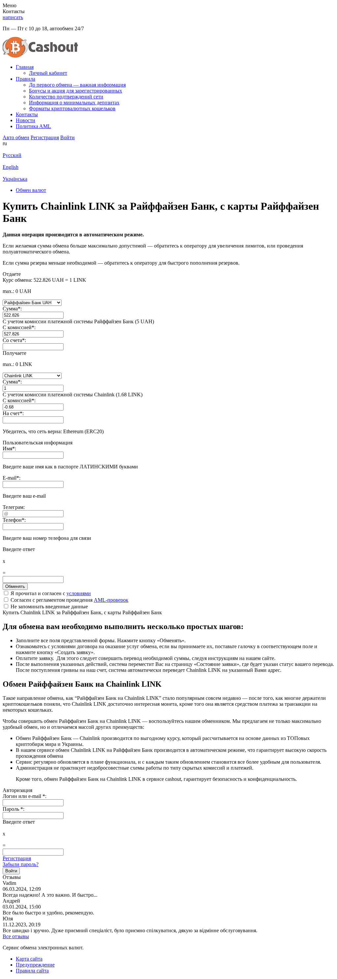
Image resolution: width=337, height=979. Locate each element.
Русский (12, 155)
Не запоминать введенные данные (48, 606)
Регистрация (17, 858)
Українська (15, 179)
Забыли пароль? (21, 864)
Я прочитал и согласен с (50, 593)
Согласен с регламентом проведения (68, 600)
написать (13, 17)
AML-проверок (111, 600)
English (10, 167)
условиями (78, 593)
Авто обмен (16, 137)
